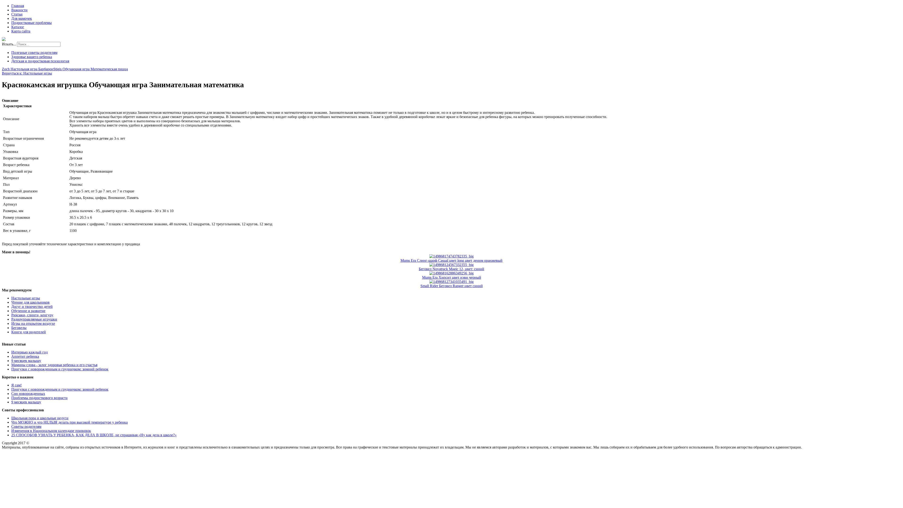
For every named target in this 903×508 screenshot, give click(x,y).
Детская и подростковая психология (40, 61)
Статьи (17, 14)
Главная (17, 6)
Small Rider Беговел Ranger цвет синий (451, 286)
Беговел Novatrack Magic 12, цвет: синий (451, 269)
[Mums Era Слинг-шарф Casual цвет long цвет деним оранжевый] (451, 256)
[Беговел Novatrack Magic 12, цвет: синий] (451, 265)
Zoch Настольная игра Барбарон (27, 69)
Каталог (17, 27)
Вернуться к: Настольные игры (27, 73)
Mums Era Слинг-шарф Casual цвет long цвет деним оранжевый (451, 260)
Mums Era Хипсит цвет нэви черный (451, 277)
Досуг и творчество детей (32, 307)
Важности (19, 10)
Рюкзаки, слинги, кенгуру (32, 315)
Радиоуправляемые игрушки (34, 319)
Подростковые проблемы (31, 23)
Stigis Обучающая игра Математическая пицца (90, 69)
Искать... (9, 44)
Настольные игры (25, 298)
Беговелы (19, 328)
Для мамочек (21, 18)
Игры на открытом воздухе (33, 323)
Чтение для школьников (30, 302)
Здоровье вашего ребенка (31, 57)
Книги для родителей (28, 332)
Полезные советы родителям (34, 53)
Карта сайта (20, 31)
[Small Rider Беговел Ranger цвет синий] (451, 282)
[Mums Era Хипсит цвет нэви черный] (451, 273)
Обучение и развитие (28, 311)
